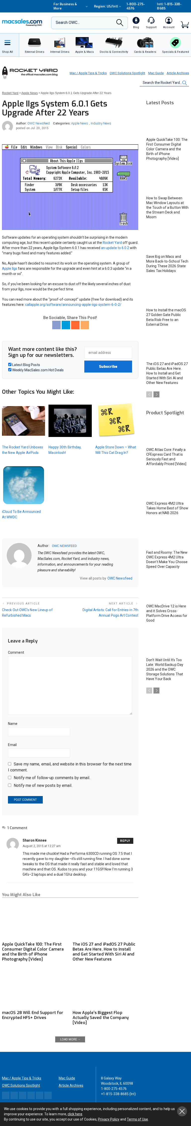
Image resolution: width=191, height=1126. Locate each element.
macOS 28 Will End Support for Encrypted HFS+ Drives (32, 1015)
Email (12, 745)
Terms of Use (137, 1119)
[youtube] (65, 578)
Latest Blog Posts (25, 365)
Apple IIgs (9, 268)
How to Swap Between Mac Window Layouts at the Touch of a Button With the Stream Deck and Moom (167, 207)
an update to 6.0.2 (115, 248)
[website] (39, 578)
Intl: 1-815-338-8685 (169, 6)
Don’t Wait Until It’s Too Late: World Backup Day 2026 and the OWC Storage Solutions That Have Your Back (164, 669)
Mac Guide (156, 73)
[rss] (71, 578)
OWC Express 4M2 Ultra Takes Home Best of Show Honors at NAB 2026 (167, 508)
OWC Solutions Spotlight (127, 73)
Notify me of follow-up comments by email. (52, 777)
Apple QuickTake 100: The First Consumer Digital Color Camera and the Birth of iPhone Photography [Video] (33, 952)
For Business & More (65, 6)
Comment (16, 652)
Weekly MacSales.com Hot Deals (37, 370)
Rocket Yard (112, 243)
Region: (106, 6)
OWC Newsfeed (38, 123)
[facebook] (46, 578)
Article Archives (178, 73)
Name (12, 724)
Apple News (79, 123)
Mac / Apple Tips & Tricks (88, 73)
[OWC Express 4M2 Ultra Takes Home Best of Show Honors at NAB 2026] (167, 486)
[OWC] (22, 23)
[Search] (120, 24)
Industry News (101, 123)
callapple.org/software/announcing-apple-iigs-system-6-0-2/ (73, 305)
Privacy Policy (108, 1119)
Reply (125, 841)
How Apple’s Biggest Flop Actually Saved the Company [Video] (101, 1017)
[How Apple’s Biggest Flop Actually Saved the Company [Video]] (105, 989)
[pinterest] (58, 578)
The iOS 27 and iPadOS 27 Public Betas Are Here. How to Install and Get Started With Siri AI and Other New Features (104, 952)
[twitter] (52, 578)
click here (75, 1114)
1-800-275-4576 (136, 6)
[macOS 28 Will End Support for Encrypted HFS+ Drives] (35, 989)
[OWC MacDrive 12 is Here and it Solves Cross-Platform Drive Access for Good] (167, 589)
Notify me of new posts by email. (43, 785)
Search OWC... (68, 22)
